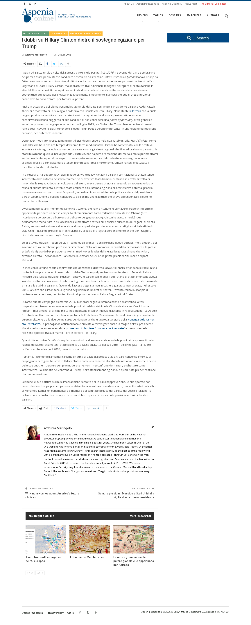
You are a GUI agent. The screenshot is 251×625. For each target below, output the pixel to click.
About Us (129, 3)
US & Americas (59, 33)
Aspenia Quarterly (172, 3)
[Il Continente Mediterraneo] (89, 539)
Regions (142, 15)
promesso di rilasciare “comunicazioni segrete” (95, 328)
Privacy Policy (55, 612)
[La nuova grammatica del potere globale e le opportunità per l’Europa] (133, 539)
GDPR (70, 612)
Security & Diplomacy (35, 33)
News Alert (191, 3)
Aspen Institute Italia (148, 3)
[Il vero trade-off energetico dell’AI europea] (46, 539)
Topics (158, 15)
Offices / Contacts (32, 612)
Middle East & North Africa (85, 33)
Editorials (194, 15)
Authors (213, 15)
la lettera (135, 111)
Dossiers (174, 15)
